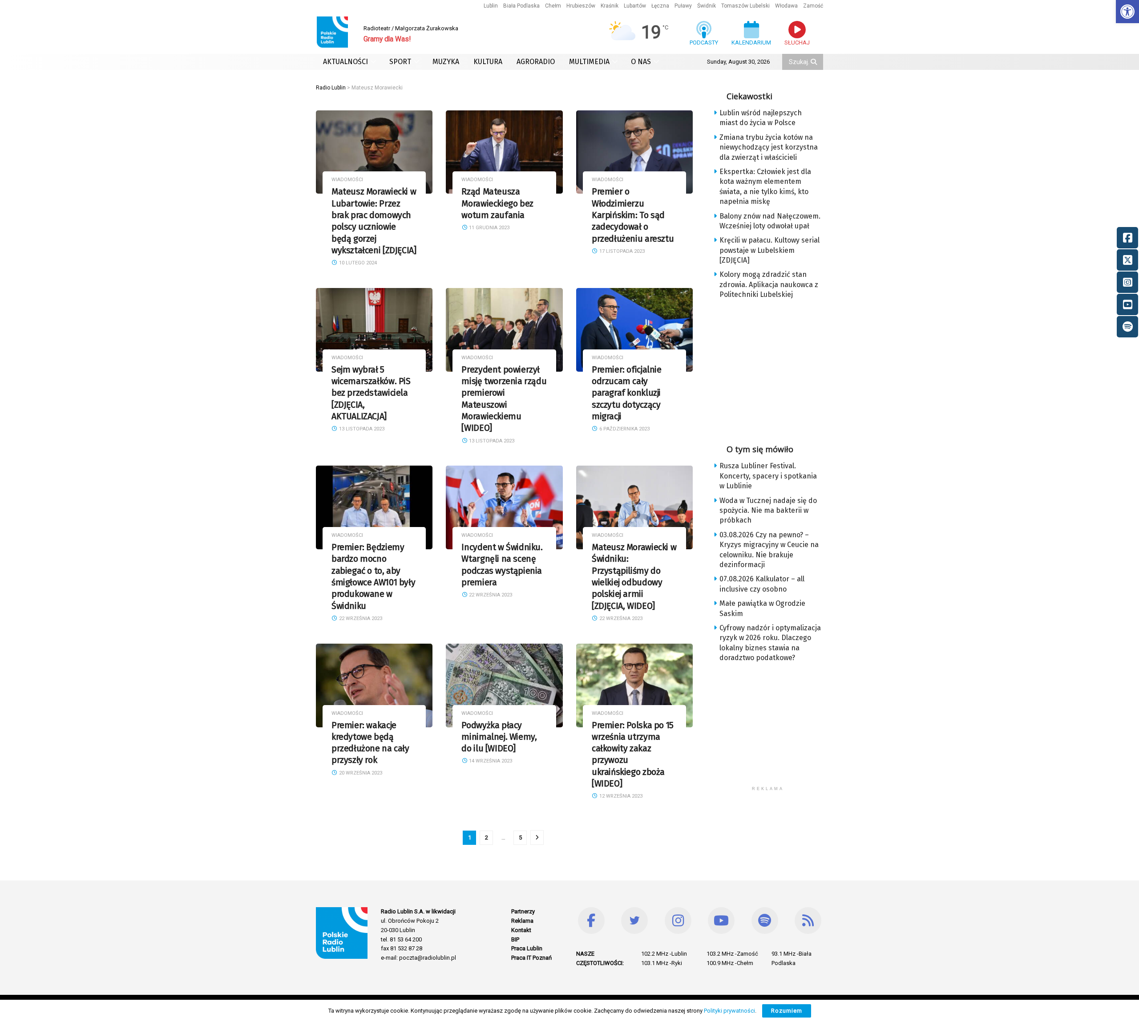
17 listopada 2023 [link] (621, 251)
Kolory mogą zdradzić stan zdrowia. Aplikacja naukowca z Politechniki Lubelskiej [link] (768, 284)
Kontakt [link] (521, 930)
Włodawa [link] (786, 6)
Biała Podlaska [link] (521, 6)
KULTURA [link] (487, 61)
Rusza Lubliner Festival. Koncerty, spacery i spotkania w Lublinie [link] (768, 476)
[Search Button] (815, 62)
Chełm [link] (553, 6)
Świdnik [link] (706, 6)
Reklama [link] (522, 920)
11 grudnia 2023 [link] (488, 228)
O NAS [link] (641, 61)
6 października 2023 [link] (624, 429)
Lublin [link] (491, 6)
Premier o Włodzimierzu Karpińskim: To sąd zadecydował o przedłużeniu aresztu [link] (633, 215)
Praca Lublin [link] (526, 948)
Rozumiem (786, 1010)
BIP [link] (515, 939)
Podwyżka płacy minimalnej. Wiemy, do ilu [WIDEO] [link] (499, 737)
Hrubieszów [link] (580, 6)
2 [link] (486, 837)
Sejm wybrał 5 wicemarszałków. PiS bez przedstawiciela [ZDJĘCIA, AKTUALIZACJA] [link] (371, 393)
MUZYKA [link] (445, 61)
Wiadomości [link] (347, 179)
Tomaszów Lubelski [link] (745, 6)
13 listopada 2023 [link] (361, 429)
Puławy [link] (683, 6)
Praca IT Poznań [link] (531, 957)
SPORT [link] (400, 61)
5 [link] (520, 837)
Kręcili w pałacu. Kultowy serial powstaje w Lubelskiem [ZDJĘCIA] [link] (769, 250)
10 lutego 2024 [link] (357, 263)
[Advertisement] (775, 369)
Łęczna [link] (660, 6)
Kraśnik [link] (609, 6)
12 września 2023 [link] (620, 796)
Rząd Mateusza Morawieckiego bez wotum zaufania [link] (497, 203)
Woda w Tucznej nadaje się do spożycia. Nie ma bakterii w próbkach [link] (768, 510)
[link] (1127, 11)
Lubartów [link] (635, 6)
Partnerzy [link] (523, 911)
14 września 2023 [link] (490, 761)
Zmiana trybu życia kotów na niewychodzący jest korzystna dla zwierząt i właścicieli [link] (768, 147)
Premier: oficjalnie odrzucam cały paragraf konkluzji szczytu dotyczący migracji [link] (627, 393)
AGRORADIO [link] (536, 61)
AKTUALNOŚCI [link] (345, 61)
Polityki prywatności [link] (729, 1010)
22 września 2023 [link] (360, 618)
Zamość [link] (813, 6)
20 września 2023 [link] (360, 773)
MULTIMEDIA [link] (589, 61)
